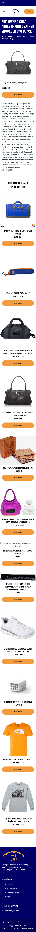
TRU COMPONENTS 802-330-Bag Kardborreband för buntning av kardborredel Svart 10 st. (18, 587)
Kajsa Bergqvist (11, 888)
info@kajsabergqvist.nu (9, 3)
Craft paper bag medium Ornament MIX (18, 468)
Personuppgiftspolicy (11, 928)
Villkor (24, 926)
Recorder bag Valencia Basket (18, 293)
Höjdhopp (9, 884)
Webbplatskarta (27, 928)
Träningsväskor (23, 83)
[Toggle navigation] (4, 11)
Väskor (13, 83)
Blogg (7, 897)
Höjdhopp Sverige (12, 893)
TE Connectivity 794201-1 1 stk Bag (18, 702)
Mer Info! (18, 95)
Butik (29, 12)
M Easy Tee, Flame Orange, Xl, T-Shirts (18, 759)
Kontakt (18, 926)
